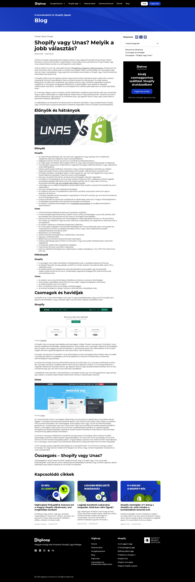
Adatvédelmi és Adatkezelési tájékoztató (101, 563)
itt (45, 432)
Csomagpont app (125, 544)
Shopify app (73, 4)
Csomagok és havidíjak (135, 53)
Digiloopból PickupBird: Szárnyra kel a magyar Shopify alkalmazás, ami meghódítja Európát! (54, 507)
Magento (86, 68)
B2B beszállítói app (126, 551)
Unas (42, 416)
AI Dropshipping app (126, 548)
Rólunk (119, 4)
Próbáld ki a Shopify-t (126, 555)
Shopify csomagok (125, 562)
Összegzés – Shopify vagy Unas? (138, 55)
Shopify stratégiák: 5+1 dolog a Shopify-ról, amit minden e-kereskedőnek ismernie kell (137, 507)
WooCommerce (96, 68)
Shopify (50, 36)
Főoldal (38, 36)
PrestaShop (76, 68)
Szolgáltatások (56, 4)
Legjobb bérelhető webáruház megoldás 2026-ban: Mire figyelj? (95, 506)
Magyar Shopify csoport (128, 566)
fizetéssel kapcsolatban (80, 203)
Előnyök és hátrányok (134, 50)
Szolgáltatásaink (98, 551)
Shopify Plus (123, 559)
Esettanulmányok (106, 4)
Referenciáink (89, 4)
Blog (127, 4)
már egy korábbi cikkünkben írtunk (69, 183)
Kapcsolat (95, 559)
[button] (136, 37)
